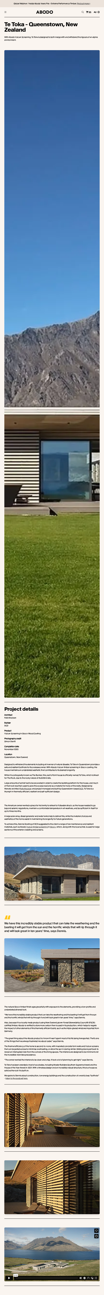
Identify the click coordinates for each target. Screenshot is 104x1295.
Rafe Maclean (26, 789)
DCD (81, 789)
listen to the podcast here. (16, 1078)
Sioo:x (53, 827)
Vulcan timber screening (37, 827)
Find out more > (83, 3)
